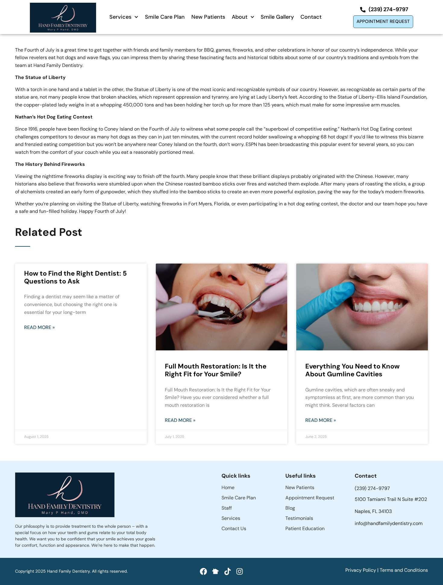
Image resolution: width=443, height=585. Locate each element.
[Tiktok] (227, 571)
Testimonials (299, 518)
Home (228, 487)
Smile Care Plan (165, 17)
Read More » (39, 327)
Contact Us (234, 528)
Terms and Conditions (404, 570)
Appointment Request (309, 498)
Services (120, 17)
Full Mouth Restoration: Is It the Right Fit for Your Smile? (215, 370)
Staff (227, 508)
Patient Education (305, 528)
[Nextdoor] (215, 571)
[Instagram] (239, 571)
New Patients (208, 17)
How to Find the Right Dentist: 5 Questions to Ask (75, 277)
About (239, 17)
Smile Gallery (277, 17)
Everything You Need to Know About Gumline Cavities (352, 370)
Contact (311, 17)
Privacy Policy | (362, 570)
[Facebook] (203, 571)
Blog (290, 508)
